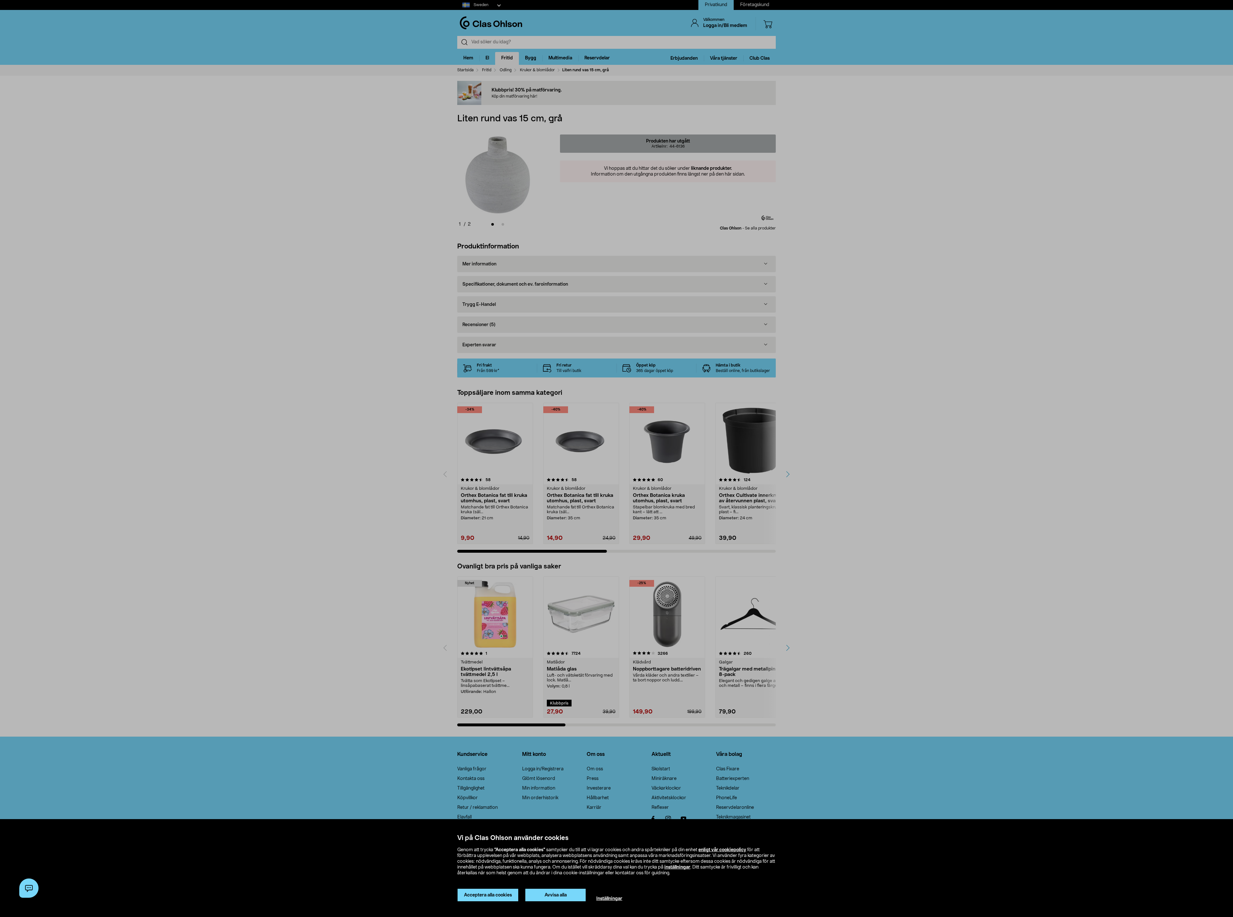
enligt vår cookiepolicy (722, 850)
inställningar (677, 867)
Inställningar (609, 898)
